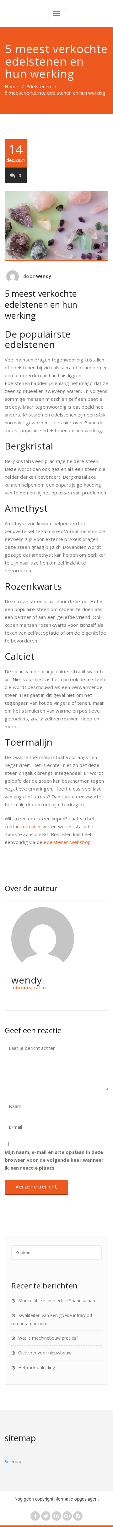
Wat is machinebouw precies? (48, 1338)
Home (11, 86)
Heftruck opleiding (36, 1367)
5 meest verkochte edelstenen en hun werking (41, 304)
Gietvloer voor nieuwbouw (45, 1353)
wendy (43, 276)
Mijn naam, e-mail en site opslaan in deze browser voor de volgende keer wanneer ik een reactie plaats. (54, 1160)
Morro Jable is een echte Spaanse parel (58, 1301)
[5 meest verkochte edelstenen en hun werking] (56, 226)
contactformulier (23, 826)
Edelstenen (38, 86)
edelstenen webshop (67, 842)
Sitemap (14, 1461)
